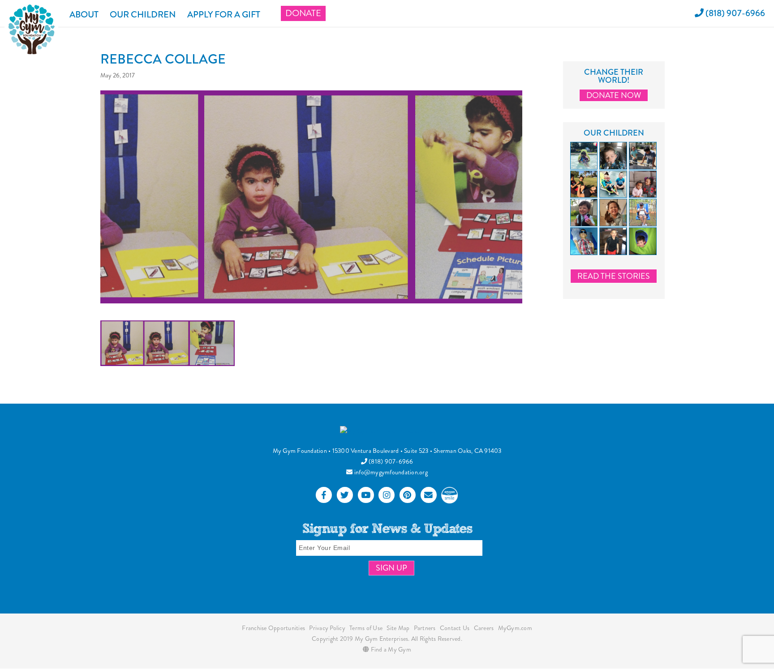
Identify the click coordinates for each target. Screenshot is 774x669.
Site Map (398, 627)
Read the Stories (613, 276)
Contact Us (455, 627)
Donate (303, 13)
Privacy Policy (327, 627)
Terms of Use (366, 627)
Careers (484, 627)
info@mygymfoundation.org (390, 472)
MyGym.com (515, 627)
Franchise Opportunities (273, 627)
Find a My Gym (390, 649)
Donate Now (613, 95)
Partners (425, 627)
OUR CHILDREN (143, 14)
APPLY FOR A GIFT (223, 14)
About (84, 14)
